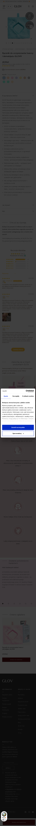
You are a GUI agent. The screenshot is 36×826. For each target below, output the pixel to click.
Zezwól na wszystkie (18, 427)
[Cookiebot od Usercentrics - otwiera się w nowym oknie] (26, 391)
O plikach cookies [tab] (28, 396)
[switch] (4, 820)
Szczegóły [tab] (15, 396)
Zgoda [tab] (6, 396)
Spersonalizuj (17, 433)
